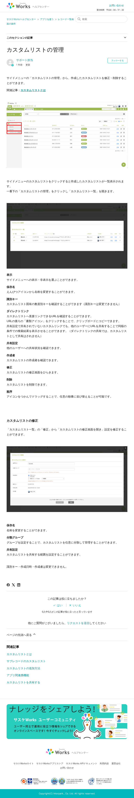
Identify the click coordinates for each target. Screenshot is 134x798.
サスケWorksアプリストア (49, 763)
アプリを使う (47, 19)
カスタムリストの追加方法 (23, 668)
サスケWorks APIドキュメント (81, 763)
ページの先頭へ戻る (20, 635)
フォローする (117, 60)
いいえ (77, 605)
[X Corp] (13, 584)
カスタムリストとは (33, 90)
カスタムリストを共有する (23, 682)
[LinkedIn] (18, 584)
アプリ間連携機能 (18, 675)
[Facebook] (8, 584)
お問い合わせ (116, 5)
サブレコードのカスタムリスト (26, 661)
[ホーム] (28, 6)
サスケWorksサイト (23, 763)
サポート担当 (24, 60)
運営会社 (116, 763)
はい (59, 605)
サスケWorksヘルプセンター (21, 19)
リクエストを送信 (78, 623)
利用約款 (104, 763)
